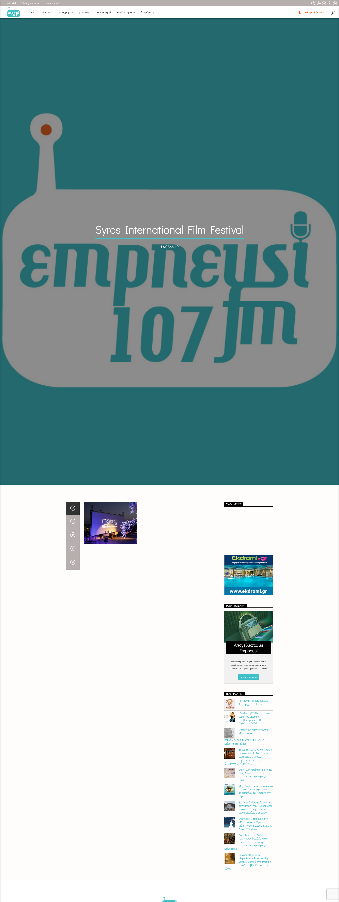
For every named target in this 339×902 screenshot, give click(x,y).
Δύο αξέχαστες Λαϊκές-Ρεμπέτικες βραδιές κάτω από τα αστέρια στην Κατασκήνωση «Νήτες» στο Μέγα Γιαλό (247, 873)
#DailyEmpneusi (31, 3)
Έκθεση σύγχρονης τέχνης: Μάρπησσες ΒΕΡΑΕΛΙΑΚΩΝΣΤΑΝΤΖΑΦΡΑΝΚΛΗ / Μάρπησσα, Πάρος (246, 767)
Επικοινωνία (53, 3)
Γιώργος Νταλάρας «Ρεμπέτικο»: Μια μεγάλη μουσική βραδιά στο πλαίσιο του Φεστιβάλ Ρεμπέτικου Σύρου (247, 892)
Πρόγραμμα (66, 12)
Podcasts (84, 12)
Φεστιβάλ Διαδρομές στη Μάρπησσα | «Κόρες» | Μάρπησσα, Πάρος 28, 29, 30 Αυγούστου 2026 (256, 855)
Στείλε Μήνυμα (126, 12)
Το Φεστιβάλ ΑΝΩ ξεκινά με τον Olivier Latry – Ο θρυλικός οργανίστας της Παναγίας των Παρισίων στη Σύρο (255, 838)
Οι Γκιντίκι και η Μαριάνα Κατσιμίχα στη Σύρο (253, 733)
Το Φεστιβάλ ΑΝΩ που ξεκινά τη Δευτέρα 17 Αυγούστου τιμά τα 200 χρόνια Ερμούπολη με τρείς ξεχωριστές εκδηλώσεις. (248, 787)
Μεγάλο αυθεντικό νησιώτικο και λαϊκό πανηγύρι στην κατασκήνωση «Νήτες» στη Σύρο (256, 822)
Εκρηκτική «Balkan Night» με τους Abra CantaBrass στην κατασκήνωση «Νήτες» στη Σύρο (255, 806)
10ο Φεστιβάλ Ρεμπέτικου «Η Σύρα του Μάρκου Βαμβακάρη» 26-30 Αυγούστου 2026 (255, 749)
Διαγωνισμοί (103, 12)
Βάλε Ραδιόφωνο (313, 12)
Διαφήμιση (147, 12)
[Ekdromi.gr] (248, 606)
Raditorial (11, 3)
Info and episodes (248, 707)
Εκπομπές (47, 12)
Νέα (33, 12)
